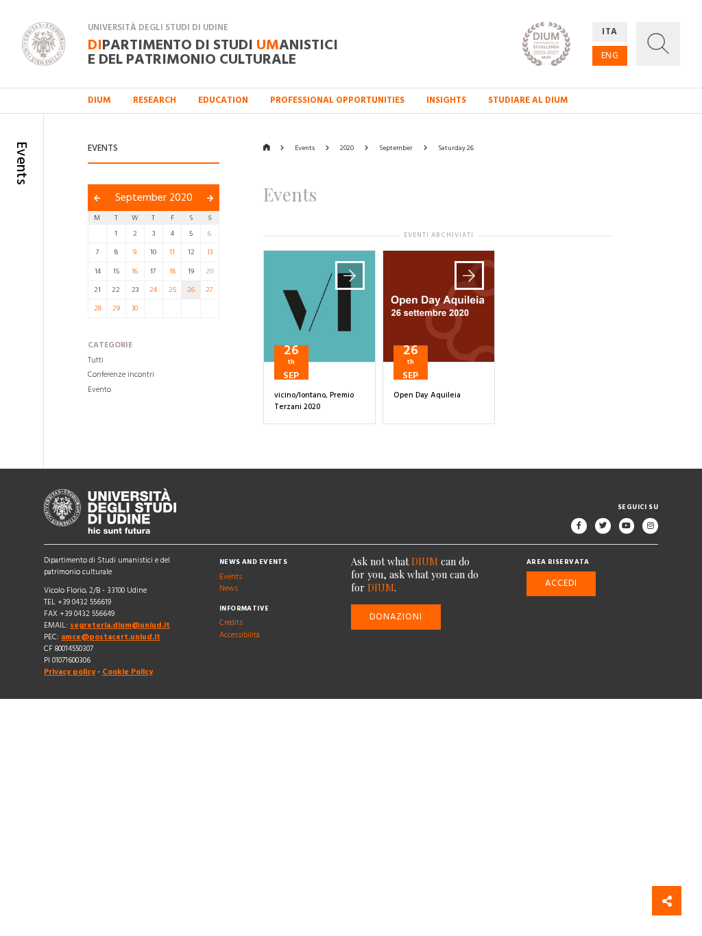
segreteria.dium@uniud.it (120, 625)
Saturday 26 (456, 148)
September (396, 148)
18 (172, 271)
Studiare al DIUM (528, 100)
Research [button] (154, 100)
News (228, 588)
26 (191, 290)
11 (172, 252)
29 (116, 308)
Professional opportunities (337, 100)
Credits (231, 623)
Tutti (96, 360)
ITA (610, 31)
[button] (658, 44)
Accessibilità (239, 635)
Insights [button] (446, 100)
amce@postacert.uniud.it (110, 637)
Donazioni (396, 617)
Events (305, 148)
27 (209, 290)
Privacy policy (69, 672)
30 (135, 308)
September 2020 (154, 197)
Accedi (561, 583)
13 (210, 252)
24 (153, 290)
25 (172, 290)
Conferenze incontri (121, 375)
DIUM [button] (99, 100)
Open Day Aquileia (427, 395)
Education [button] (223, 100)
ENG (610, 55)
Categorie (110, 346)
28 (97, 308)
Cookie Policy (127, 672)
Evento (99, 389)
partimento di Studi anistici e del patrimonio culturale (213, 51)
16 (135, 271)
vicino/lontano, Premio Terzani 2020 (314, 401)
